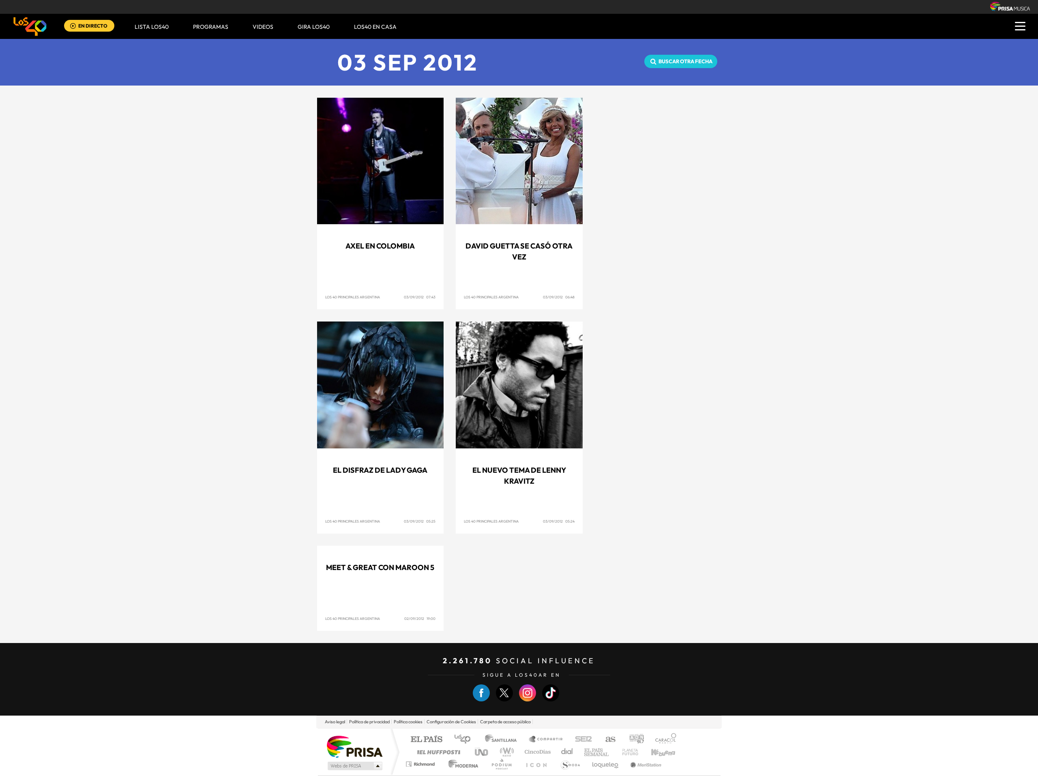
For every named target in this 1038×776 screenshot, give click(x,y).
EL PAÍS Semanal (597, 752)
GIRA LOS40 (314, 26)
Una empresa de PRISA (354, 746)
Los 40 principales (465, 740)
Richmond (421, 764)
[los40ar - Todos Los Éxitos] (30, 26)
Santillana (503, 740)
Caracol (663, 740)
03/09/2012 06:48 (559, 297)
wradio (505, 752)
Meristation (644, 764)
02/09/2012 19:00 (419, 618)
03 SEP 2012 (407, 62)
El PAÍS (426, 740)
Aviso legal (335, 722)
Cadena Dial (567, 752)
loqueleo (606, 764)
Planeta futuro (627, 752)
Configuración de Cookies (451, 722)
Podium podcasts (501, 764)
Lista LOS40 (152, 26)
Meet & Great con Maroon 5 (380, 567)
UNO (482, 752)
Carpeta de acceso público (505, 722)
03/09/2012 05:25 (419, 521)
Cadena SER (581, 740)
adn (633, 740)
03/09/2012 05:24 (559, 521)
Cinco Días (536, 752)
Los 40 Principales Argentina (352, 297)
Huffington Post (437, 752)
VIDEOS (263, 26)
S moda (570, 764)
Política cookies (408, 722)
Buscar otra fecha (685, 61)
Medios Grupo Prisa (354, 766)
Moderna (461, 764)
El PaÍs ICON (536, 764)
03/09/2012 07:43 (419, 297)
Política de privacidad (369, 722)
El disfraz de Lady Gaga (380, 470)
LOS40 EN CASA (375, 26)
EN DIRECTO (92, 26)
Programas (210, 26)
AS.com (607, 740)
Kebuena (656, 752)
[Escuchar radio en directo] (73, 26)
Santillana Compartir (546, 740)
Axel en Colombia (380, 246)
